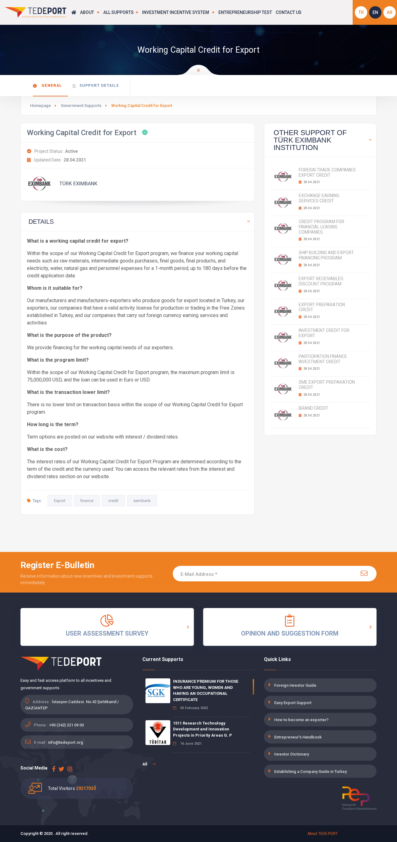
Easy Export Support (292, 702)
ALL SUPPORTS (118, 12)
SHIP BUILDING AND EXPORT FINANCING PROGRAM (326, 255)
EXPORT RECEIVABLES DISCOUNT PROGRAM (321, 281)
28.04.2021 (311, 182)
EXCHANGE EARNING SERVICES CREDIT (319, 198)
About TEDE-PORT (322, 833)
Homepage (40, 105)
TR (361, 12)
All (145, 764)
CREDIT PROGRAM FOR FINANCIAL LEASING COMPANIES (321, 227)
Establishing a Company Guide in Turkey (310, 771)
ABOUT (87, 12)
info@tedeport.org (65, 742)
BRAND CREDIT (313, 408)
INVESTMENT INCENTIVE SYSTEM (176, 12)
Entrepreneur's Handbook (298, 737)
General (51, 85)
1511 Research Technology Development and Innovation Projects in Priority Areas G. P (202, 729)
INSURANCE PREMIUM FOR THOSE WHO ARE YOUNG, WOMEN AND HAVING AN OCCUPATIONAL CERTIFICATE (205, 690)
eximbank (142, 500)
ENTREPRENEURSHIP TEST (245, 12)
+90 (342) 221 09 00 (66, 725)
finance (86, 500)
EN (375, 12)
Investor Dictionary (291, 754)
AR (389, 12)
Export (59, 500)
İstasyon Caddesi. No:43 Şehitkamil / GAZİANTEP (72, 704)
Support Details (99, 85)
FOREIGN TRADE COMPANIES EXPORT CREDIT (327, 172)
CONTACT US (288, 12)
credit (113, 500)
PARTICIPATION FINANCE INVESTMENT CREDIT (323, 359)
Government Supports (81, 105)
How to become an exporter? (301, 719)
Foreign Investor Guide (295, 685)
